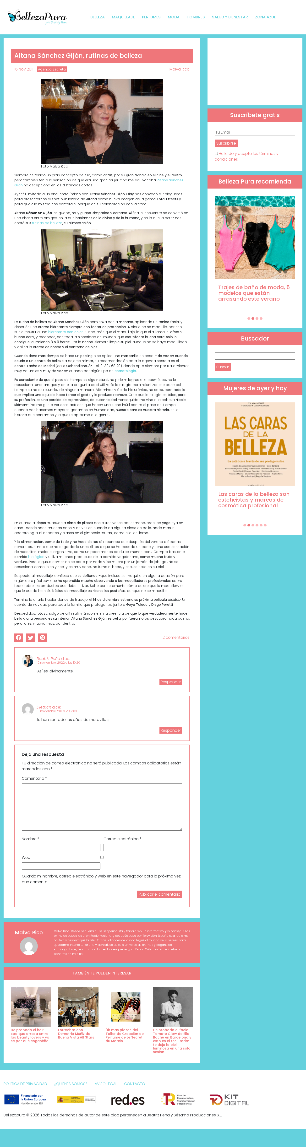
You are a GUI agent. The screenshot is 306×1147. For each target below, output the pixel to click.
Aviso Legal (106, 1084)
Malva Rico (179, 69)
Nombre (30, 839)
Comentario (34, 778)
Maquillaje (123, 17)
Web (26, 857)
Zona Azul (265, 17)
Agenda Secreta (52, 69)
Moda (174, 17)
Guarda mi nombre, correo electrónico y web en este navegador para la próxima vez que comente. (101, 879)
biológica (36, 556)
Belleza (97, 17)
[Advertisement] (255, 71)
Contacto (134, 1084)
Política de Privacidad (25, 1084)
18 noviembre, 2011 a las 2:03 (57, 711)
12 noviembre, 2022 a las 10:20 (58, 662)
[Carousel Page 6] (265, 525)
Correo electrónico (123, 839)
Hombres (196, 17)
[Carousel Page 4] (261, 318)
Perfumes (151, 17)
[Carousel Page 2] (252, 318)
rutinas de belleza (47, 223)
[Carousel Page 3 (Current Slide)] (257, 318)
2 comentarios (176, 637)
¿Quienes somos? (70, 1084)
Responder (171, 682)
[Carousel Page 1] (248, 318)
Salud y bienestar (230, 17)
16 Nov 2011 (23, 69)
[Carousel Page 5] (261, 525)
